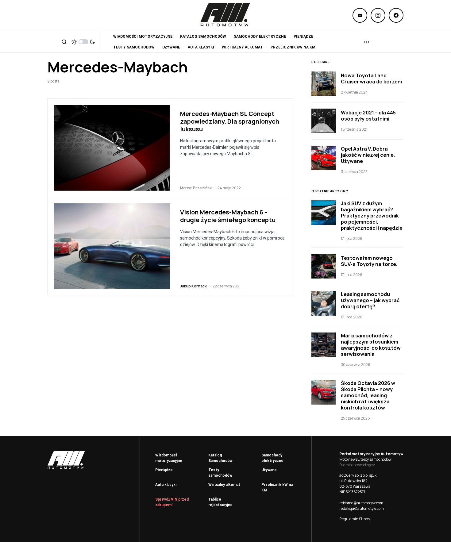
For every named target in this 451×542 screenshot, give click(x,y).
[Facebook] (396, 15)
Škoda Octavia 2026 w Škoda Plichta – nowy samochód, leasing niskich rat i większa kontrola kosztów (368, 395)
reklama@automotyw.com (361, 502)
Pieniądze (164, 470)
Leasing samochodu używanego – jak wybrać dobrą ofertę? (370, 300)
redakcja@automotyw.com (361, 508)
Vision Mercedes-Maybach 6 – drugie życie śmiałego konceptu (228, 216)
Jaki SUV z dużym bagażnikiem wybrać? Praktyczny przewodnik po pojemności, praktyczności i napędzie (372, 215)
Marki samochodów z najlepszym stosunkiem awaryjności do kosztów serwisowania (371, 344)
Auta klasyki (165, 484)
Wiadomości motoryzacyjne (168, 458)
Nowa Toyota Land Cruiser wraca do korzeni (371, 78)
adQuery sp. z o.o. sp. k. (358, 475)
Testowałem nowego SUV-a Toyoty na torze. (369, 261)
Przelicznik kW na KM (277, 487)
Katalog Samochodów (220, 458)
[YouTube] (360, 15)
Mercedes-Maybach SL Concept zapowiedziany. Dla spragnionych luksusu (229, 121)
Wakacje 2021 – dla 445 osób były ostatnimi (368, 115)
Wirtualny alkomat (224, 484)
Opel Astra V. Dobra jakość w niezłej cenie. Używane (368, 154)
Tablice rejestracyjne (220, 502)
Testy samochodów (220, 473)
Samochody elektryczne (272, 458)
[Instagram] (378, 15)
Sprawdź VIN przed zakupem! (172, 502)
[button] (64, 41)
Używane (269, 470)
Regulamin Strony (354, 518)
